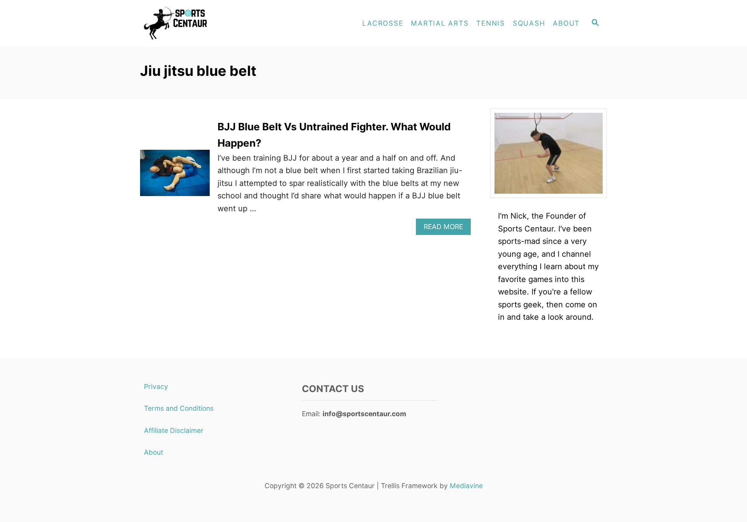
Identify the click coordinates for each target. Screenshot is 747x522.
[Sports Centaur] (210, 23)
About (153, 452)
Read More (447, 228)
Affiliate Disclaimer (173, 430)
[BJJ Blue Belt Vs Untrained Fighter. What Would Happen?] (175, 177)
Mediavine (466, 486)
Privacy (156, 386)
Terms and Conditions (179, 408)
